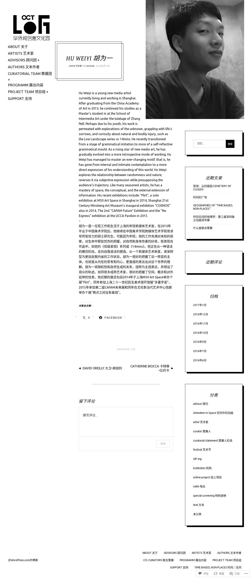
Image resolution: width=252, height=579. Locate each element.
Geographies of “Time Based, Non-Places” (213, 207)
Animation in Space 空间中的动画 (213, 412)
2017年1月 (200, 305)
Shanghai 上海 (127, 349)
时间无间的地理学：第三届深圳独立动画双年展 (213, 218)
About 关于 (18, 47)
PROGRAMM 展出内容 (193, 560)
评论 (163, 443)
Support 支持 (20, 98)
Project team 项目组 (26, 92)
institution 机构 (202, 468)
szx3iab (90, 66)
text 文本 (198, 504)
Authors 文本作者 (24, 67)
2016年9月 (200, 341)
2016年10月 (200, 332)
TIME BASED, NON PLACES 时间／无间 (217, 567)
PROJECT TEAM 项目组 (227, 560)
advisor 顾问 (200, 403)
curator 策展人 (202, 431)
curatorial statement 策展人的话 (212, 440)
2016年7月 (200, 351)
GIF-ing (197, 458)
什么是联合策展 (202, 228)
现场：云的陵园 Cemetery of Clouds (212, 187)
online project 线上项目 (207, 477)
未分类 (197, 514)
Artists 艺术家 (21, 53)
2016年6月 (200, 360)
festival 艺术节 (202, 449)
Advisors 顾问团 (22, 60)
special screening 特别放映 (209, 495)
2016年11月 (200, 323)
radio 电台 (199, 486)
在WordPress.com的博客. (23, 560)
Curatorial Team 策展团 (30, 74)
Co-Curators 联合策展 (158, 560)
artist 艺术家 (75, 66)
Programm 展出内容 (25, 85)
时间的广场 (200, 197)
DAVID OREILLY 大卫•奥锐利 (102, 368)
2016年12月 (200, 314)
